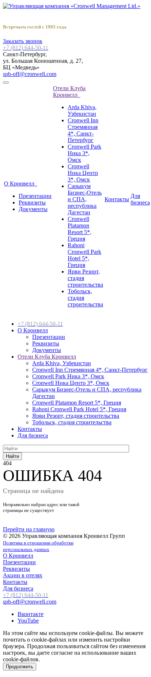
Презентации (35, 196)
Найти (12, 456)
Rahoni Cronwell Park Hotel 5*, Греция (84, 255)
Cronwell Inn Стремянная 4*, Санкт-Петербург (83, 130)
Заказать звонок (22, 41)
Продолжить (19, 666)
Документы (33, 209)
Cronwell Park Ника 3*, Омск (84, 153)
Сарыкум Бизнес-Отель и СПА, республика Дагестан (85, 199)
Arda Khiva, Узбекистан (82, 110)
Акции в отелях (22, 575)
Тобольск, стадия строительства (72, 422)
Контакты (117, 199)
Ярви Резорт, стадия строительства (75, 416)
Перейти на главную (28, 529)
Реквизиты (32, 202)
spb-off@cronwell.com (29, 74)
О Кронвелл (20, 183)
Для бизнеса (140, 199)
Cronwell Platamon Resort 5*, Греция (79, 229)
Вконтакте (31, 614)
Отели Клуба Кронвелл (69, 91)
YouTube (28, 620)
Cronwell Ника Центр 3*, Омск (83, 173)
